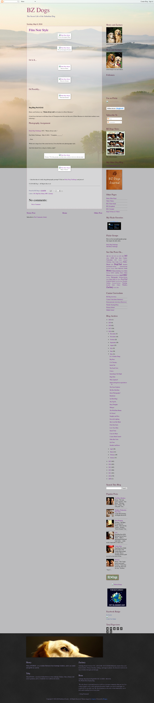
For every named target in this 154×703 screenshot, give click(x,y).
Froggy (112, 268)
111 (110, 256)
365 (34, 193)
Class (113, 262)
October (112, 339)
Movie (117, 275)
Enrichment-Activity (111, 266)
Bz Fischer (109, 615)
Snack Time (113, 431)
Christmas (108, 262)
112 (112, 256)
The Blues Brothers (120, 498)
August (112, 345)
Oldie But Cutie (114, 439)
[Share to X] (58, 191)
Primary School (110, 307)
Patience (117, 560)
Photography (114, 277)
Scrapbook (109, 281)
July (111, 348)
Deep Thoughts (114, 404)
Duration (125, 264)
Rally (114, 279)
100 (107, 256)
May (111, 354)
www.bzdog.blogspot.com (113, 166)
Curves (111, 371)
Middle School (110, 310)
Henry (42, 193)
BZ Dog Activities (111, 297)
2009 (110, 479)
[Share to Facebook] (60, 191)
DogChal (38, 193)
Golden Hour (118, 546)
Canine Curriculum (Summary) (114, 299)
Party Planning (119, 520)
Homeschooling (116, 271)
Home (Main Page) (111, 198)
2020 (110, 320)
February (112, 455)
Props (107, 279)
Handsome (112, 396)
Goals (116, 268)
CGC (115, 260)
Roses (119, 279)
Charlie (120, 260)
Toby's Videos (110, 201)
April (111, 449)
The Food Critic (114, 368)
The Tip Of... (113, 402)
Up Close (112, 442)
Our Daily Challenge (112, 246)
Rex (117, 279)
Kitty (125, 271)
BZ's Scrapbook (110, 206)
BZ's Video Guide (111, 204)
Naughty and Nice (114, 416)
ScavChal (124, 279)
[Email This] (54, 191)
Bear (116, 258)
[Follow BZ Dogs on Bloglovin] (115, 109)
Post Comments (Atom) (40, 217)
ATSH (112, 258)
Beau (120, 258)
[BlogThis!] (56, 191)
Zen (118, 287)
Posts (110, 119)
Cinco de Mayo (114, 434)
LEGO (112, 273)
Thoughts (125, 281)
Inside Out (112, 365)
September (113, 342)
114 (117, 256)
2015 (110, 461)
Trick (113, 285)
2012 (110, 470)
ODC (46, 193)
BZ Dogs (38, 9)
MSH (121, 275)
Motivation (113, 275)
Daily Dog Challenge (35, 131)
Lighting (117, 273)
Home (64, 213)
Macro (121, 273)
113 (115, 256)
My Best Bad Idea (114, 390)
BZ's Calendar (110, 209)
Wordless (124, 285)
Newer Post (31, 213)
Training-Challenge (116, 283)
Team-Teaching (119, 281)
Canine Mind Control (115, 436)
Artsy (107, 258)
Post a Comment (36, 204)
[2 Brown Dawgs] (117, 584)
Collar (116, 262)
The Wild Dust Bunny (115, 410)
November (113, 336)
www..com (114, 221)
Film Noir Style (38, 30)
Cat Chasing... (113, 362)
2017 (110, 328)
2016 (110, 331)
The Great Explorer (115, 387)
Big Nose (112, 359)
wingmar (93, 699)
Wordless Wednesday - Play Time (121, 511)
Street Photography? (115, 393)
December (113, 334)
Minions (108, 275)
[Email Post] (50, 191)
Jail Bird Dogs (113, 399)
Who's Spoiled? (114, 380)
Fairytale (108, 268)
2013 (110, 467)
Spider (113, 281)
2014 (110, 464)
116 (123, 256)
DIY (112, 264)
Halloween (120, 268)
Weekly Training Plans (112, 305)
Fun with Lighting (114, 419)
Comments (112, 122)
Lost (116, 532)
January (112, 458)
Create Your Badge (111, 619)
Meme (125, 273)
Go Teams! (113, 413)
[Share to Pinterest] (62, 191)
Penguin (108, 277)
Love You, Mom (114, 428)
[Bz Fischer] (107, 617)
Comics (121, 262)
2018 (110, 325)
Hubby (122, 271)
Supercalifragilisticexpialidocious (118, 383)
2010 (110, 476)
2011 (110, 473)
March (112, 452)
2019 (110, 323)
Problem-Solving (123, 277)
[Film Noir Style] (64, 35)
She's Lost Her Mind (115, 422)
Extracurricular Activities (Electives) (116, 302)
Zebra (115, 287)
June (111, 351)
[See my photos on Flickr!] (114, 103)
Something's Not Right (116, 374)
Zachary (51, 193)
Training (108, 283)
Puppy (110, 279)
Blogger (105, 699)
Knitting (108, 273)
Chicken (125, 260)
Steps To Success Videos (113, 212)
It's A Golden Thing (115, 356)
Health (125, 268)
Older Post (98, 213)
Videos (118, 285)
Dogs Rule (112, 377)
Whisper (112, 407)
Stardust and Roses (115, 445)
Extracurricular (123, 266)
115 (120, 256)
